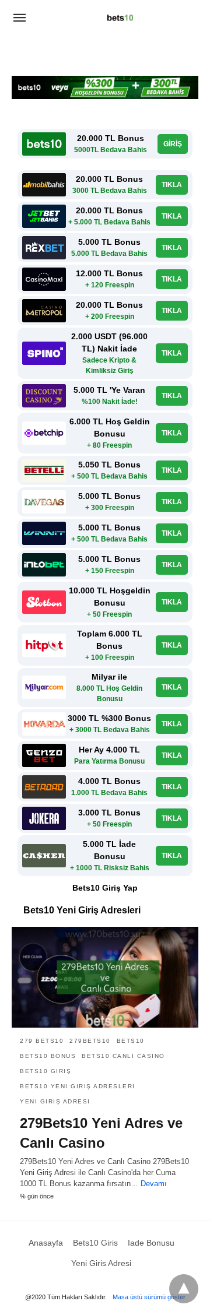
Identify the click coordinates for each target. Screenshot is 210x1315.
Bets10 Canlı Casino (123, 1056)
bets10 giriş (45, 1071)
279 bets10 (42, 1041)
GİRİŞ (172, 144)
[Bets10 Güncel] (120, 17)
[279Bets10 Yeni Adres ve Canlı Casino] (105, 977)
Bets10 (131, 1041)
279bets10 (90, 1041)
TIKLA (172, 185)
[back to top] (183, 1288)
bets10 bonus (48, 1056)
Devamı (154, 1183)
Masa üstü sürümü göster (149, 1296)
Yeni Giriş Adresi (55, 1101)
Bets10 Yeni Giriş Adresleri (77, 1086)
